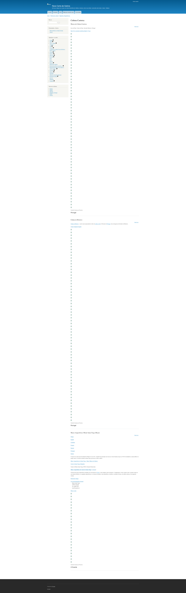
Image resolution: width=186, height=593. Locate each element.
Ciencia (51, 48)
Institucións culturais (54, 64)
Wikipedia (52, 79)
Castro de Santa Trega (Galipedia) (78, 464)
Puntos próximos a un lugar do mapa (56, 30)
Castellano (73, 442)
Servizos (51, 78)
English (72, 439)
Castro (98, 472)
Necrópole (52, 73)
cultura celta (97, 224)
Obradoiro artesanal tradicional (55, 75)
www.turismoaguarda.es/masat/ (77, 481)
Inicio (60, 12)
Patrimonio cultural (54, 15)
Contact (48, 589)
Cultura (51, 52)
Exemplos (55, 12)
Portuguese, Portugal (53, 92)
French (51, 94)
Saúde (51, 41)
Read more (136, 26)
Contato (49, 12)
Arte (51, 46)
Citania (72, 226)
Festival (51, 61)
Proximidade (78, 12)
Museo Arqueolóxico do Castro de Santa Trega (81, 469)
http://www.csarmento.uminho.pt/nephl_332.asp (80, 31)
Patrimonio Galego (74, 478)
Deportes (51, 53)
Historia (51, 63)
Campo (51, 40)
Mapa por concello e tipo (68, 12)
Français (72, 445)
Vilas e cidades (53, 43)
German (51, 95)
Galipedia (76, 226)
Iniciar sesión (135, 1)
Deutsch (72, 448)
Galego (72, 436)
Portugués (73, 451)
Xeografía (52, 81)
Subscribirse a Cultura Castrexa (71, 575)
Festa (51, 59)
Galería (51, 32)
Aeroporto (51, 44)
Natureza (51, 72)
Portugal (108, 224)
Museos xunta (73, 490)
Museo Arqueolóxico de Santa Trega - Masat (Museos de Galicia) (84, 461)
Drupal (53, 586)
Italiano (72, 453)
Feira (51, 58)
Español (79, 226)
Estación (51, 57)
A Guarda (94, 469)
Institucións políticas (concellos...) (56, 66)
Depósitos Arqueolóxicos (65, 15)
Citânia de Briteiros (75, 224)
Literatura (52, 70)
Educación (52, 55)
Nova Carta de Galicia (61, 6)
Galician (51, 91)
